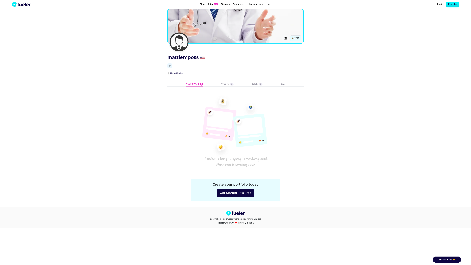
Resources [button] (239, 4)
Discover (225, 4)
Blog (202, 4)
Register (452, 4)
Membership (256, 4)
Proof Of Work (194, 84)
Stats (283, 84)
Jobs (212, 4)
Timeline (226, 84)
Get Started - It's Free (235, 192)
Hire (268, 4)
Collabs (256, 84)
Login (440, 4)
